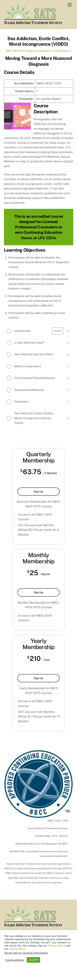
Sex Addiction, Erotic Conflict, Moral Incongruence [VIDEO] (38, 41)
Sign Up (46, 493)
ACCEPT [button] (33, 960)
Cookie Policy (17, 948)
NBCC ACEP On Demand (20, 50)
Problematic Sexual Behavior (54, 50)
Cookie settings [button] (14, 959)
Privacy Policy (56, 945)
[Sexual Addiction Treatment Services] (33, 22)
